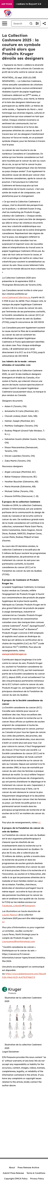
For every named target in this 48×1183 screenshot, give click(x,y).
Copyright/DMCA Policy (16, 1178)
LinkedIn (17, 905)
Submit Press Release (13, 1173)
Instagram (30, 905)
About (12, 1167)
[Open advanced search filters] (37, 23)
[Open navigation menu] (4, 23)
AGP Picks (7, 4)
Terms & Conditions (35, 1173)
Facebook (7, 905)
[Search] (31, 23)
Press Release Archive (28, 1167)
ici (39, 822)
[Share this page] (44, 23)
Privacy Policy (37, 1178)
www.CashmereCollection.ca (16, 297)
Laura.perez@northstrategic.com (18, 941)
